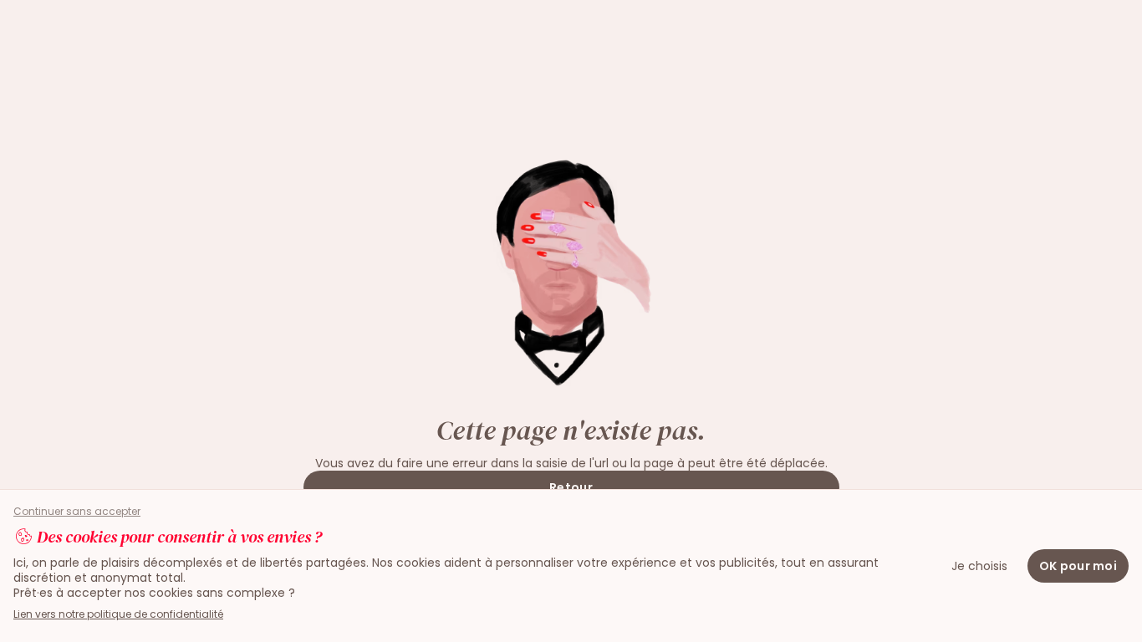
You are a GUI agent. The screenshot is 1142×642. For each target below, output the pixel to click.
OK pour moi (1078, 566)
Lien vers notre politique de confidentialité (118, 614)
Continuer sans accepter (76, 511)
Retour (571, 487)
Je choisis (979, 566)
